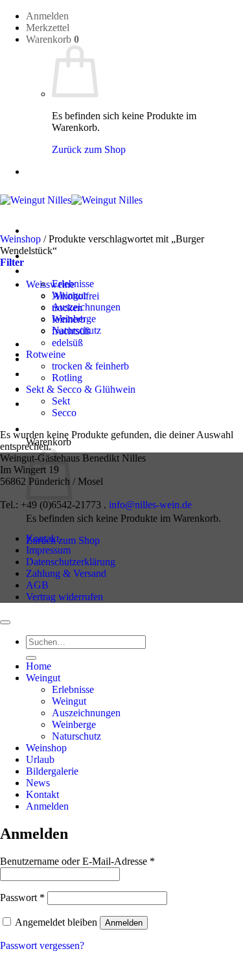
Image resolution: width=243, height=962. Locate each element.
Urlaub (40, 759)
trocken (67, 307)
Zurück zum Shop (89, 149)
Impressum (48, 550)
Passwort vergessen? (42, 945)
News (38, 782)
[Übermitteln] (31, 658)
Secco (64, 412)
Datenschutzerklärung (70, 561)
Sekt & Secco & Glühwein (80, 389)
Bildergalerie (52, 771)
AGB (37, 585)
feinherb (69, 319)
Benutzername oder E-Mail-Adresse (77, 861)
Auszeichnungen (86, 306)
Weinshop (46, 343)
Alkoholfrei (75, 295)
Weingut (43, 270)
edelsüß (67, 342)
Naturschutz (76, 736)
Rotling (67, 377)
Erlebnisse (73, 689)
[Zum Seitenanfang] (5, 622)
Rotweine (45, 354)
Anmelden (124, 923)
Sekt (61, 400)
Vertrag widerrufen (64, 596)
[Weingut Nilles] (71, 199)
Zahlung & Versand (66, 573)
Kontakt (42, 538)
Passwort (22, 897)
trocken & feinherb (90, 365)
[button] (47, 15)
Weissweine (50, 284)
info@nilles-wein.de (150, 504)
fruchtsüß (71, 330)
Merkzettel (47, 27)
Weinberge (74, 724)
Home (38, 666)
